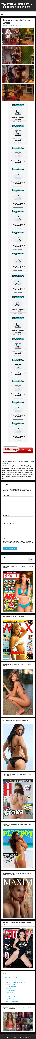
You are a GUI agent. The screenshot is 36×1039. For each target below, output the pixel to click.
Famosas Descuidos (10, 984)
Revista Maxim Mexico (11, 997)
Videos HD (5, 463)
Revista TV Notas (9, 999)
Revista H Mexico (10, 990)
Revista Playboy (9, 992)
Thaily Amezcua (8, 461)
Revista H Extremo (10, 995)
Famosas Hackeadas (10, 986)
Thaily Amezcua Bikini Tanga (20, 466)
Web (4, 531)
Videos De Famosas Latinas (12, 980)
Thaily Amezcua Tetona (11, 476)
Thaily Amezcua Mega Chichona (16, 470)
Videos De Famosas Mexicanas (20, 461)
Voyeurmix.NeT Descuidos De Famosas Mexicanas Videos (17, 5)
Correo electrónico (9, 523)
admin (19, 25)
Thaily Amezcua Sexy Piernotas (13, 474)
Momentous (25, 1037)
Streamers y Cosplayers (11, 1001)
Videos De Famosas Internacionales (15, 982)
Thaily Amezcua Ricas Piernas (13, 472)
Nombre (6, 515)
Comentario (7, 495)
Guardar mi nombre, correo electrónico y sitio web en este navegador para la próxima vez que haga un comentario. (18, 542)
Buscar (5, 557)
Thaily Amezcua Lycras (19, 468)
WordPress (16, 1037)
